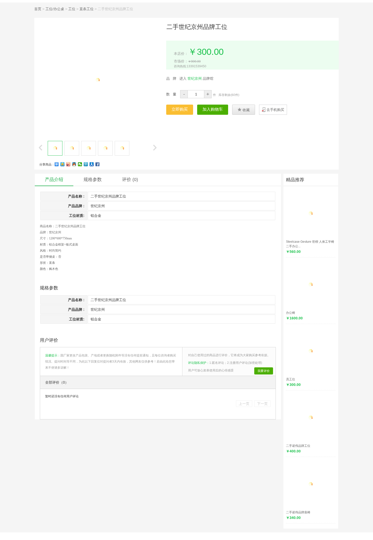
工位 (71, 9)
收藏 (244, 109)
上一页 (244, 404)
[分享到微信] (80, 164)
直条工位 (86, 9)
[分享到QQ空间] (62, 164)
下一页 (262, 404)
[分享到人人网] (92, 164)
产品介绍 (54, 179)
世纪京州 (55, 232)
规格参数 (92, 179)
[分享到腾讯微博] (86, 164)
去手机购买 (275, 110)
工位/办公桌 (54, 9)
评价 (130, 179)
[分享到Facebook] (97, 164)
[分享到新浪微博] (68, 164)
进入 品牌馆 (196, 78)
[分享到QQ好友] (74, 164)
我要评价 (264, 371)
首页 (37, 9)
